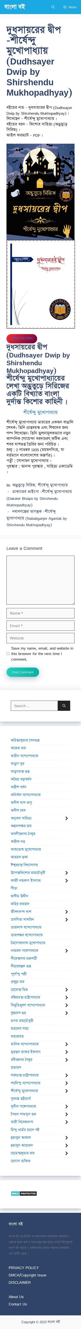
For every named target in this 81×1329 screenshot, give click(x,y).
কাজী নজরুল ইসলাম (26, 880)
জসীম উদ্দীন (19, 896)
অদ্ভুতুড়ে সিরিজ (23, 485)
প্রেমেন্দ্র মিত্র (19, 989)
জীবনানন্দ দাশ (21, 911)
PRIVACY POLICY (24, 1268)
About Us (16, 1297)
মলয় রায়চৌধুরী (22, 1020)
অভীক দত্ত (18, 841)
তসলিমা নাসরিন (22, 919)
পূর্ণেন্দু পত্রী (19, 974)
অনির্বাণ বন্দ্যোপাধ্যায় (26, 795)
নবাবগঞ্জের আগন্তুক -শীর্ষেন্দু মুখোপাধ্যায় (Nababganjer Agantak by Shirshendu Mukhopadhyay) (36, 518)
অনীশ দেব (18, 810)
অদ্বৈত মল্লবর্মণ (21, 779)
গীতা (14, 888)
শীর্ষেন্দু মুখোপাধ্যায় (40, 412)
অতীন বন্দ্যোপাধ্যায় (24, 756)
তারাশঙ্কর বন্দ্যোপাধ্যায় (27, 935)
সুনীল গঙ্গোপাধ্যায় (23, 1106)
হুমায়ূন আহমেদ (22, 1145)
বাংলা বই (14, 7)
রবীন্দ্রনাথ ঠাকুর (21, 1059)
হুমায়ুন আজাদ (21, 1137)
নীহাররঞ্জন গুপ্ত (21, 966)
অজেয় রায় (18, 748)
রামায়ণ (16, 1067)
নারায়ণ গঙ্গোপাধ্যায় (24, 950)
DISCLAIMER (20, 1282)
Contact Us (18, 1304)
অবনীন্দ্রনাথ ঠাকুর (23, 834)
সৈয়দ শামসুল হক (23, 1114)
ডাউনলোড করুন (22, 338)
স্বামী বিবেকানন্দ (22, 1122)
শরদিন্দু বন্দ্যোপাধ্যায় (25, 1083)
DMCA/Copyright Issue (27, 1275)
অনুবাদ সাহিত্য (21, 818)
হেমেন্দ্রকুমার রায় (23, 1153)
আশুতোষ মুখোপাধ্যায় (26, 849)
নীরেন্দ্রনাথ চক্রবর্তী (24, 958)
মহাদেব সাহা (20, 1028)
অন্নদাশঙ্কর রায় (21, 826)
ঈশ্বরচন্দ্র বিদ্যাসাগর (24, 865)
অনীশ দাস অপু (21, 802)
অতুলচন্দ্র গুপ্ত (20, 771)
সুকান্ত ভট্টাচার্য (21, 1098)
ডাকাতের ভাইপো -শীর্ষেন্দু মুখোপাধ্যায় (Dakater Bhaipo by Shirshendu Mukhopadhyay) (39, 498)
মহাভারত (17, 1036)
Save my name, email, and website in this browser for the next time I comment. (42, 653)
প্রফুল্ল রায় (17, 982)
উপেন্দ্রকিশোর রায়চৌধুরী (28, 872)
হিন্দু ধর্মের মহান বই (25, 1130)
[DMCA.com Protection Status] (24, 1195)
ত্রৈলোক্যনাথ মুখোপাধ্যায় (28, 943)
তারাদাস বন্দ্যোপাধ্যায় (26, 927)
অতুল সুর (17, 763)
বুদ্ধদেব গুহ (18, 1013)
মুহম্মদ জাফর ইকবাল (26, 1052)
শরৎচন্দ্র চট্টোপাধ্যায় (25, 1075)
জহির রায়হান (20, 904)
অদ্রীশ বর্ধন (18, 787)
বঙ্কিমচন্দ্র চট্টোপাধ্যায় (25, 997)
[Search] (64, 706)
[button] (53, 7)
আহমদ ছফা (19, 857)
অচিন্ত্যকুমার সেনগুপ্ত (25, 740)
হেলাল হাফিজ (20, 1161)
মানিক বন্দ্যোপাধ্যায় (25, 1044)
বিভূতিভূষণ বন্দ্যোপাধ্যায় (28, 1005)
